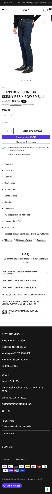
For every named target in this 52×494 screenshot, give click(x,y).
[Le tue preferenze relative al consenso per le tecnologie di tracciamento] (47, 489)
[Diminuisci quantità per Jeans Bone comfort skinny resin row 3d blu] (4, 131)
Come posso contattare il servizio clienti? (20, 311)
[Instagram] (11, 411)
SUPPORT (8, 447)
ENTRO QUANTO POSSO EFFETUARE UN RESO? (23, 294)
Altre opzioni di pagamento (26, 142)
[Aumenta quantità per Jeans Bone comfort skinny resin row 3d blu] (11, 131)
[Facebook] (5, 411)
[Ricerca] (44, 10)
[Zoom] (44, 20)
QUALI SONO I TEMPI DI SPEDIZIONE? (19, 280)
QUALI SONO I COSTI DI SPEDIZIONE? (19, 287)
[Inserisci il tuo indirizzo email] (47, 433)
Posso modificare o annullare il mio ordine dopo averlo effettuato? (21, 302)
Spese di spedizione (15, 105)
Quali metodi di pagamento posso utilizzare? (19, 272)
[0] (48, 10)
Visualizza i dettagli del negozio (19, 154)
